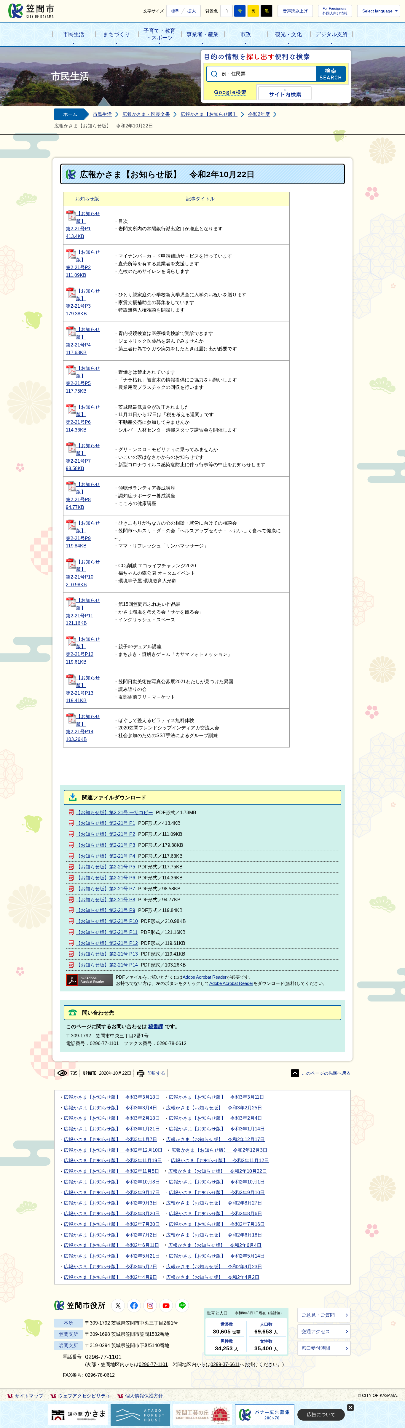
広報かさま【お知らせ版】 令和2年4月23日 (214, 1266)
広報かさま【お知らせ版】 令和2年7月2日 (110, 1234)
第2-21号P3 (78, 306)
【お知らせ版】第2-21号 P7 (105, 888)
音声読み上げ (295, 11)
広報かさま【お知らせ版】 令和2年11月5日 (111, 1171)
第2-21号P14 (79, 731)
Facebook (134, 1305)
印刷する (156, 1073)
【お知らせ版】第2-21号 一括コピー (114, 812)
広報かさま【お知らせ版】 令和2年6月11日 (111, 1245)
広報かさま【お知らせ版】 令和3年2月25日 (214, 1107)
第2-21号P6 (78, 422)
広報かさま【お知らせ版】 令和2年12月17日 (215, 1139)
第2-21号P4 (78, 344)
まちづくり (116, 34)
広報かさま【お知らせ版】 (209, 114)
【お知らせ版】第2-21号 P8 (105, 899)
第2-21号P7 (78, 461)
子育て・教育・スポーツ (159, 34)
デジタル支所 (331, 34)
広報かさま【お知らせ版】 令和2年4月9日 (110, 1277)
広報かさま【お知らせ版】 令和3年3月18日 (112, 1097)
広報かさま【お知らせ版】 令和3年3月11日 (216, 1097)
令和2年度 (259, 114)
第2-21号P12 (79, 654)
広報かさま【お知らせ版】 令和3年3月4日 (110, 1107)
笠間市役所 (79, 1305)
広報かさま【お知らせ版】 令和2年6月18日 (214, 1234)
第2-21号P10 (79, 576)
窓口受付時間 (316, 1348)
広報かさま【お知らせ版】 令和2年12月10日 (113, 1150)
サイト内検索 (285, 93)
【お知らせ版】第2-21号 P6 (105, 877)
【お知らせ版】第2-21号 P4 (105, 856)
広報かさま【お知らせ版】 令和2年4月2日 (212, 1277)
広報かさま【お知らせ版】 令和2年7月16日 (217, 1224)
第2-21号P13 (79, 693)
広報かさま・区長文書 (146, 114)
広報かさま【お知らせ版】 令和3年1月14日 (217, 1128)
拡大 (191, 10)
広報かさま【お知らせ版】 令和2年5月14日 (217, 1255)
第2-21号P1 (78, 228)
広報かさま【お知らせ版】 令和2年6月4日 (215, 1245)
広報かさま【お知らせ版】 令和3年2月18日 (112, 1118)
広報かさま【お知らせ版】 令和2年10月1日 (217, 1181)
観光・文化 (288, 34)
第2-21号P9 (78, 538)
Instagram (150, 1305)
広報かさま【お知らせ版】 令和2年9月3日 (110, 1202)
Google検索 (230, 92)
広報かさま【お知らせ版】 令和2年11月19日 (113, 1160)
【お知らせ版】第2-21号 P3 (105, 845)
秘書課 (155, 1026)
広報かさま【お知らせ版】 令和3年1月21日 (112, 1128)
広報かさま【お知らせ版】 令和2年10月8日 (112, 1181)
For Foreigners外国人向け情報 (335, 11)
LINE (182, 1305)
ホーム (70, 114)
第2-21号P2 (78, 267)
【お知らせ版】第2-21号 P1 (105, 823)
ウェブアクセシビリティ (84, 1395)
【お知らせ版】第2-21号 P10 (107, 921)
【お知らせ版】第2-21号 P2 (105, 834)
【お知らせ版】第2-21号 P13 (107, 953)
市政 (245, 34)
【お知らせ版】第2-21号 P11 (107, 932)
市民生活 (73, 34)
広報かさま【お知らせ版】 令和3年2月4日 (215, 1118)
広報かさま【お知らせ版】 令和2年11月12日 (220, 1160)
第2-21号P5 (78, 383)
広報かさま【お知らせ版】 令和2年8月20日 (112, 1213)
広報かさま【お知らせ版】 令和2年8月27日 (214, 1202)
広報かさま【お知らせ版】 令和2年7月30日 (112, 1224)
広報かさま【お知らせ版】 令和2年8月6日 (215, 1213)
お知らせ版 (87, 198)
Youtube (166, 1305)
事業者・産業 (202, 34)
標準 (175, 11)
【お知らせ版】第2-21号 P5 (105, 866)
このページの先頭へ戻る (326, 1073)
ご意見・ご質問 (318, 1314)
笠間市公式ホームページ (31, 11)
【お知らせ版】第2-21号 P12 (107, 943)
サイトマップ (29, 1395)
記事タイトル (200, 198)
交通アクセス (316, 1331)
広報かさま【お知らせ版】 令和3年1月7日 (110, 1139)
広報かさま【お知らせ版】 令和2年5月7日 (110, 1266)
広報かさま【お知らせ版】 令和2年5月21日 (112, 1255)
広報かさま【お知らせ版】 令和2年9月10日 (217, 1192)
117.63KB (76, 352)
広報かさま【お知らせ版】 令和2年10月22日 (217, 1171)
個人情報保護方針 (144, 1395)
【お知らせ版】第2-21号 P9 (105, 910)
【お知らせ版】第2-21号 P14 (107, 964)
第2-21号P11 (79, 615)
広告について (321, 1414)
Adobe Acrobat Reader (205, 977)
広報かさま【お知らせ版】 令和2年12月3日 (219, 1150)
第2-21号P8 (78, 499)
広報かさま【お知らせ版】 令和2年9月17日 (112, 1192)
